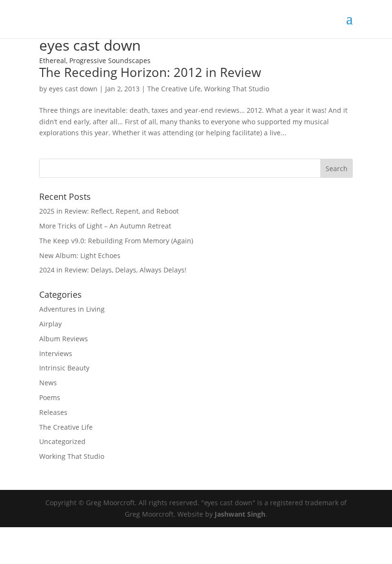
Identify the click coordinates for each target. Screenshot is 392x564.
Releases (53, 412)
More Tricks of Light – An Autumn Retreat (105, 225)
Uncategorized (62, 441)
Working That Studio (236, 88)
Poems (49, 397)
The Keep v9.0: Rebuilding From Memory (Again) (116, 240)
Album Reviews (63, 338)
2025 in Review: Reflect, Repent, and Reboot (109, 211)
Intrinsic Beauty (64, 367)
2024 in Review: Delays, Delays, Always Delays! (112, 269)
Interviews (55, 353)
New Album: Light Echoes (79, 255)
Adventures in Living (72, 309)
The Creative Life (174, 88)
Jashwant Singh (240, 514)
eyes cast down (73, 88)
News (48, 382)
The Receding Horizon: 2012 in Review (150, 72)
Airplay (50, 323)
